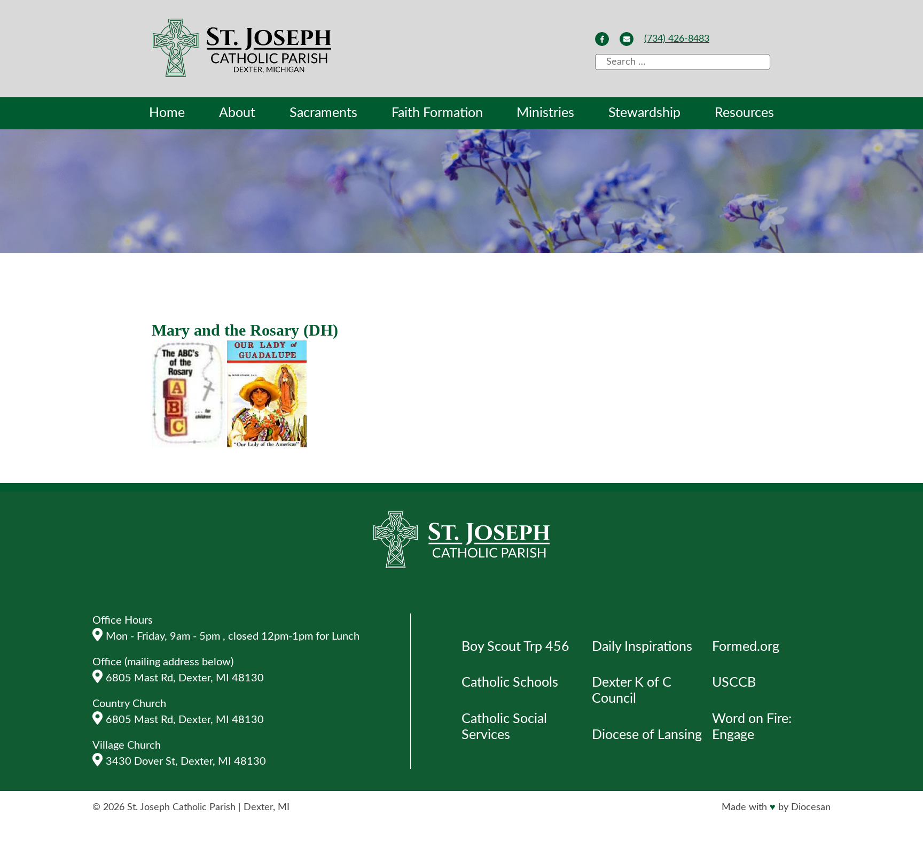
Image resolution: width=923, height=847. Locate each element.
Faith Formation (437, 113)
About (237, 113)
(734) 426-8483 (676, 39)
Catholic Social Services (504, 727)
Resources (744, 113)
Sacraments (323, 113)
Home (167, 113)
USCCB (734, 682)
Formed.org (745, 647)
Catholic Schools (510, 682)
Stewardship (644, 113)
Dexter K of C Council (631, 690)
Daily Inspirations (642, 647)
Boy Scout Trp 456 (515, 647)
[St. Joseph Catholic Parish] (243, 49)
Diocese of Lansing (647, 735)
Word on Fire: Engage (752, 727)
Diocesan (811, 807)
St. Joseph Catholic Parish (181, 807)
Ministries (545, 113)
